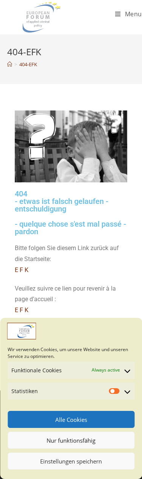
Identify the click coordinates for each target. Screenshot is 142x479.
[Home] (9, 64)
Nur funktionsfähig (71, 440)
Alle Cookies (71, 419)
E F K (21, 270)
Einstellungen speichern (71, 461)
